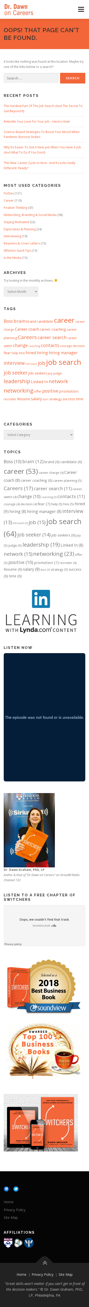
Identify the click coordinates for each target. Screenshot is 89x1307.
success (69, 398)
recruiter (10, 399)
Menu (81, 9)
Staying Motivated (16, 222)
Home (9, 1202)
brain (19, 321)
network (58, 381)
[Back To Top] (44, 1263)
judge (57, 373)
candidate (45, 321)
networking (18, 390)
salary (36, 398)
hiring (42, 352)
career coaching (53, 329)
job (41, 363)
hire (22, 353)
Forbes (9, 193)
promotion (68, 391)
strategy (55, 399)
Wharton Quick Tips (17, 250)
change (20, 345)
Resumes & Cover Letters (22, 243)
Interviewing (12, 236)
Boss (8, 321)
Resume (23, 398)
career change (51, 473)
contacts (50, 345)
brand (31, 321)
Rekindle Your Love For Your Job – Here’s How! (37, 121)
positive (50, 391)
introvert (31, 364)
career (64, 320)
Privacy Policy (14, 1209)
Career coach (27, 329)
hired (31, 352)
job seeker (15, 372)
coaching (34, 346)
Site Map (11, 1217)
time (79, 398)
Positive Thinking (15, 208)
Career (9, 200)
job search (63, 362)
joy (50, 373)
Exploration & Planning (20, 229)
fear (7, 352)
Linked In (39, 381)
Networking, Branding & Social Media (30, 215)
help (15, 353)
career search (52, 337)
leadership (17, 381)
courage (66, 346)
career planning (67, 480)
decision (79, 346)
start (45, 399)
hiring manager (63, 352)
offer (38, 391)
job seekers (37, 373)
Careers (27, 337)
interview (14, 363)
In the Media (13, 258)
